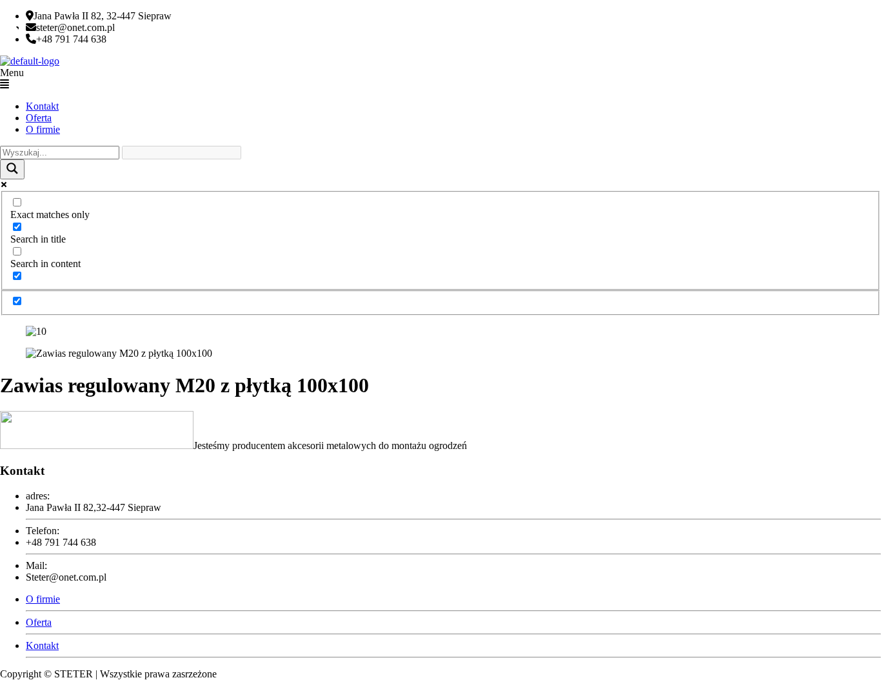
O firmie (43, 129)
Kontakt (42, 106)
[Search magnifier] (12, 169)
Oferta (39, 117)
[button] (440, 78)
